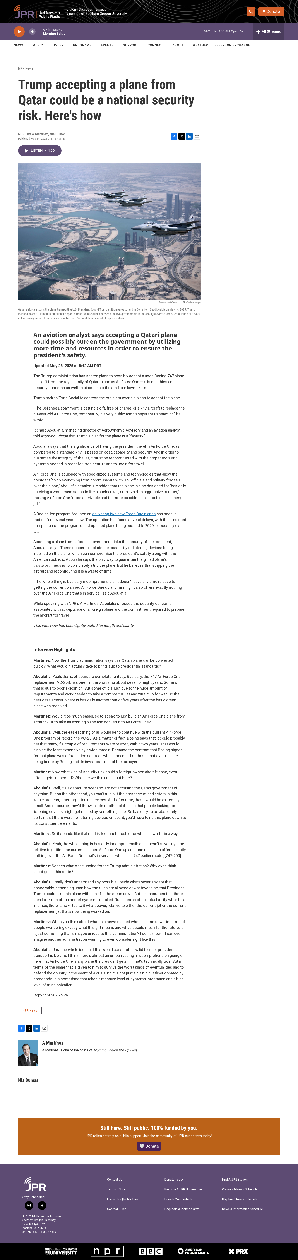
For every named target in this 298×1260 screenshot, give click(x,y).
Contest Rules (116, 1209)
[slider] (39, 31)
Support (130, 45)
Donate (273, 11)
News (18, 45)
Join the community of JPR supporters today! (177, 1136)
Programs (82, 45)
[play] (19, 31)
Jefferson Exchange (231, 45)
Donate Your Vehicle (178, 1199)
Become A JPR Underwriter (183, 1189)
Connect (155, 45)
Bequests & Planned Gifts (181, 1209)
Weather (200, 45)
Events (107, 45)
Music (38, 45)
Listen (58, 45)
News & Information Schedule (242, 1209)
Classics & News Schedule (240, 1189)
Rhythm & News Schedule (239, 1199)
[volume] (32, 32)
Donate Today (174, 1179)
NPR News (25, 68)
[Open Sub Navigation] (26, 45)
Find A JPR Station (235, 1179)
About (178, 45)
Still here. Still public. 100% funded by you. (149, 1128)
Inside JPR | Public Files (123, 1199)
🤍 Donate (149, 1146)
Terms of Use (116, 1189)
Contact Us (114, 1179)
